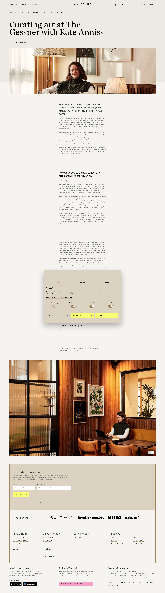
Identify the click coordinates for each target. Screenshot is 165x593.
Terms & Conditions (128, 582)
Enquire (153, 4)
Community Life (138, 540)
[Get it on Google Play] (30, 584)
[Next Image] (152, 452)
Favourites (139, 4)
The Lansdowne (49, 553)
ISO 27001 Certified (115, 585)
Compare (122, 4)
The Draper (78, 537)
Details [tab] (82, 282)
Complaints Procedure (146, 582)
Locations (13, 4)
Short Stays (35, 4)
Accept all (102, 315)
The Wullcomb (48, 556)
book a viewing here (71, 350)
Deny (51, 315)
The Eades (16, 543)
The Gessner (48, 537)
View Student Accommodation (74, 583)
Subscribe (19, 494)
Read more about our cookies (59, 297)
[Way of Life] (82, 3)
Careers (114, 550)
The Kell (16, 553)
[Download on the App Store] (15, 584)
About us (136, 537)
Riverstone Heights (20, 540)
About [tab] (107, 282)
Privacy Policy (113, 582)
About (23, 4)
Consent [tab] (57, 282)
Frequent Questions (119, 543)
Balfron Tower (18, 537)
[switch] (73, 306)
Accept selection (81, 315)
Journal (12, 12)
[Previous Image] (149, 452)
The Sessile (47, 540)
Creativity (22, 12)
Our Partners (138, 550)
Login (46, 4)
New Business (138, 546)
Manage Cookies (139, 553)
